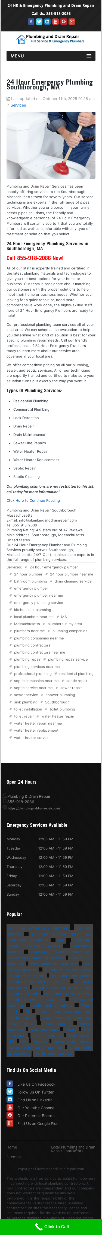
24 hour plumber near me (71, 574)
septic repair (77, 680)
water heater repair (57, 716)
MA (64, 617)
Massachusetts (27, 624)
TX (11, 1041)
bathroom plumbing (30, 581)
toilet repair (24, 716)
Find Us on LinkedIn (34, 1100)
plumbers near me (29, 631)
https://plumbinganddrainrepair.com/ (34, 808)
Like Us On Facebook (36, 1084)
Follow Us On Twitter (35, 1092)
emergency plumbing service (38, 602)
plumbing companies (69, 631)
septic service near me (33, 688)
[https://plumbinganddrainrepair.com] (51, 43)
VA (23, 1041)
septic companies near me (36, 680)
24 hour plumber (28, 574)
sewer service (26, 695)
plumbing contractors (32, 645)
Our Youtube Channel (36, 1107)
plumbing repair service (68, 659)
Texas (71, 1029)
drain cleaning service (73, 581)
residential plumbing (76, 673)
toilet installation (28, 709)
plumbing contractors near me (39, 652)
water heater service (32, 737)
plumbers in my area (65, 624)
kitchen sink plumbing (32, 609)
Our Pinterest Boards (35, 1115)
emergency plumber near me (38, 595)
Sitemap (14, 1157)
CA (60, 940)
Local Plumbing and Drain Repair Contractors (73, 1149)
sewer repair (71, 688)
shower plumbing (60, 695)
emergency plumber (31, 588)
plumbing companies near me (39, 638)
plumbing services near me (37, 666)
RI (27, 1011)
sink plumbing (26, 702)
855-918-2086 (58, 14)
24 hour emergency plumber (54, 567)
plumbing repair (27, 659)
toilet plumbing (62, 709)
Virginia (40, 1041)
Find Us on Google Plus (37, 1123)
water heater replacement (36, 730)
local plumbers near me (34, 617)
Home (12, 1148)
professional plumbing (33, 673)
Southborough (57, 702)
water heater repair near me (38, 723)
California (81, 940)
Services (18, 105)
